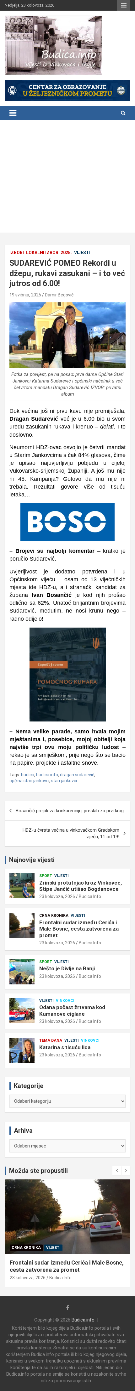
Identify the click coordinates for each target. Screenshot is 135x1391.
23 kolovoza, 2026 (57, 896)
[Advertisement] (67, 178)
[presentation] (116, 1170)
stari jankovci (64, 780)
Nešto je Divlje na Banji (67, 968)
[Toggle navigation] (13, 113)
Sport (45, 876)
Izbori (16, 252)
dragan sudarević (77, 774)
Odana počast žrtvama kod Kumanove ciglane (72, 1010)
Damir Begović (59, 294)
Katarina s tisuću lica (64, 1047)
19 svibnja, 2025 (25, 294)
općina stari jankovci (29, 780)
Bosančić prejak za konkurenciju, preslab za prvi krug (70, 811)
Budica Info (90, 896)
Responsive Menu (123, 5)
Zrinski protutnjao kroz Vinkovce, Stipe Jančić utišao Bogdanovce (80, 886)
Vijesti (82, 252)
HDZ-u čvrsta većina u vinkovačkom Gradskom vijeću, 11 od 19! (71, 833)
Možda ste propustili (38, 1170)
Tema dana (50, 1040)
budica (27, 774)
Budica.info (83, 1320)
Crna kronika (53, 915)
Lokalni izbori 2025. (49, 252)
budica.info (47, 774)
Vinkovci (65, 1000)
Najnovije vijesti (32, 860)
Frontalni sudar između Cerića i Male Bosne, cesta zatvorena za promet (79, 928)
